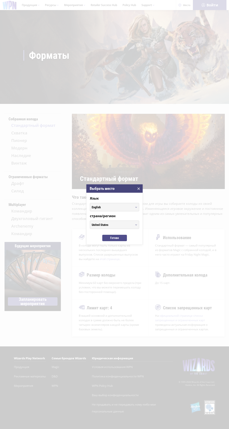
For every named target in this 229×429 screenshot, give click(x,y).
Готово (114, 238)
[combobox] (111, 207)
